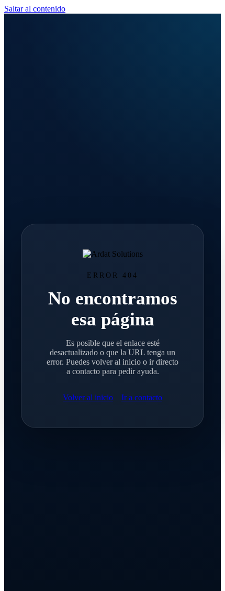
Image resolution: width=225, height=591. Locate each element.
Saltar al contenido (34, 8)
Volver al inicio (88, 397)
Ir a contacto (141, 397)
